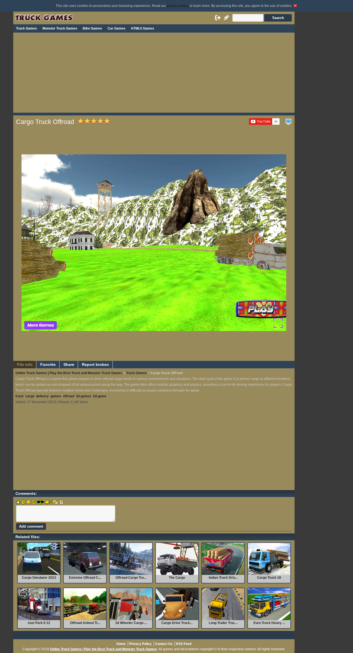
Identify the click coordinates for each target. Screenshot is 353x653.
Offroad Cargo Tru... (131, 578)
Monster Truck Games (59, 28)
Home (121, 644)
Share (68, 365)
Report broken (95, 365)
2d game (99, 396)
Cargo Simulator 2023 (39, 578)
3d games (83, 396)
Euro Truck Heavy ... (269, 623)
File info (25, 365)
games (55, 396)
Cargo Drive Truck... (176, 623)
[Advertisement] (154, 74)
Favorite (48, 365)
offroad (68, 396)
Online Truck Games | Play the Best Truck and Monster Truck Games (68, 373)
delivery (42, 396)
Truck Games (26, 28)
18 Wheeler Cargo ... (131, 623)
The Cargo (177, 578)
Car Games (116, 28)
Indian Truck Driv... (223, 578)
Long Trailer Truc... (223, 623)
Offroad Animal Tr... (85, 623)
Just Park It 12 (39, 623)
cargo (29, 396)
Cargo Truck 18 (269, 578)
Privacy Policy (140, 644)
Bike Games (92, 28)
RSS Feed (183, 644)
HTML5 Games (142, 28)
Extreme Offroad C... (85, 578)
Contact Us (164, 644)
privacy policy (178, 6)
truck (19, 396)
